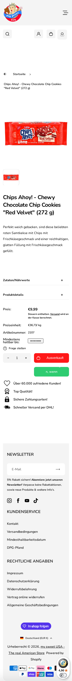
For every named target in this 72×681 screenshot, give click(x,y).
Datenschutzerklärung (21, 362)
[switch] (63, 675)
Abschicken (36, 372)
